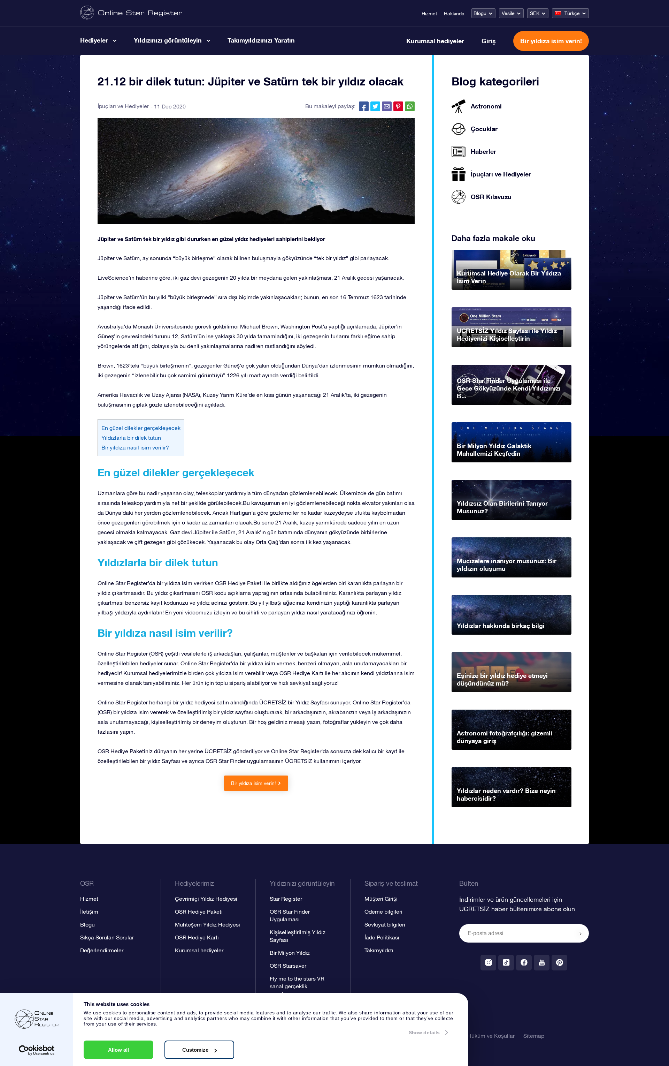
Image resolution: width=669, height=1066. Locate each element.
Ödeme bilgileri (383, 911)
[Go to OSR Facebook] (524, 962)
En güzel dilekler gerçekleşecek (140, 428)
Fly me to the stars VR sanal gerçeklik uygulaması (297, 986)
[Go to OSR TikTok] (506, 962)
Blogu (480, 13)
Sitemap (533, 1036)
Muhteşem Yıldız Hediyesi (207, 924)
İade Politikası (381, 937)
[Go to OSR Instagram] (488, 962)
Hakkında (454, 13)
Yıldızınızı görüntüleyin (168, 40)
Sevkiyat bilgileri (384, 924)
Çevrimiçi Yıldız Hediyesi (206, 898)
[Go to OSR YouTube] (541, 962)
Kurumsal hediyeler (435, 41)
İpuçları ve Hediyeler (123, 106)
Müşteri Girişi (381, 898)
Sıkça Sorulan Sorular (107, 937)
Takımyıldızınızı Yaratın (261, 40)
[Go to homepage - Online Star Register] (131, 13)
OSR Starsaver (288, 965)
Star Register (286, 898)
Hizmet (429, 13)
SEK (534, 13)
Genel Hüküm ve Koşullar (483, 1036)
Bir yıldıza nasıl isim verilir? (135, 447)
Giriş (489, 41)
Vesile (508, 13)
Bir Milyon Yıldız (290, 953)
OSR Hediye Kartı (197, 937)
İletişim (89, 911)
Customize (195, 1050)
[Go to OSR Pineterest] (559, 962)
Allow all (118, 1050)
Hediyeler (94, 40)
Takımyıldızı (378, 950)
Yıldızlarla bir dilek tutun (131, 437)
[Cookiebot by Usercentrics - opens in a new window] (36, 1050)
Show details (424, 1032)
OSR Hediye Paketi (199, 911)
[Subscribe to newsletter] (580, 934)
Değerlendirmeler (101, 950)
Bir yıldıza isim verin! (551, 41)
